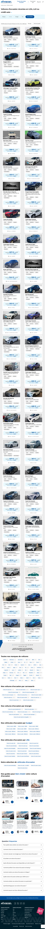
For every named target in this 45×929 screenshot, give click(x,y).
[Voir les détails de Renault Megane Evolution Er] (33, 347)
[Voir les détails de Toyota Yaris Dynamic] (33, 502)
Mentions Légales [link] (6, 923)
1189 (25, 646)
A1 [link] (12, 917)
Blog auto (39, 2)
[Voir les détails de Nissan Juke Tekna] (11, 271)
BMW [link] (2, 917)
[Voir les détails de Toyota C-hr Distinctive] (11, 502)
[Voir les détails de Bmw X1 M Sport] (33, 477)
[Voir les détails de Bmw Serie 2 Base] (11, 142)
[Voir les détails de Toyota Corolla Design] (11, 528)
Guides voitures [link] (27, 914)
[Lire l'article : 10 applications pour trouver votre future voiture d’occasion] (41, 800)
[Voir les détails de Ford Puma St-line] (11, 347)
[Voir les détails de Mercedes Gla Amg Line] (11, 400)
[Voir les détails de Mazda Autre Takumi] (33, 63)
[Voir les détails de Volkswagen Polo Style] (33, 579)
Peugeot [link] (2, 911)
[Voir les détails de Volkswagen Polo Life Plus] (33, 168)
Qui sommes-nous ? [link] (28, 909)
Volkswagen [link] (3, 915)
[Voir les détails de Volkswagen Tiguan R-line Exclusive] (11, 604)
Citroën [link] (2, 914)
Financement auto (32, 2)
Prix (22, 16)
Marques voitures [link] (27, 915)
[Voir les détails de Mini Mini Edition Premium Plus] (33, 90)
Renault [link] (2, 912)
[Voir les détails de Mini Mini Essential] (11, 168)
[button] (43, 2)
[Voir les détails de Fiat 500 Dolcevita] (33, 296)
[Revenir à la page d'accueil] (6, 2)
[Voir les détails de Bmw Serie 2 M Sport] (11, 451)
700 (19, 646)
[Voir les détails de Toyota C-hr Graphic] (11, 38)
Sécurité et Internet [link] (29, 923)
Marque (3, 16)
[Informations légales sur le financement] (17, 44)
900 (21, 646)
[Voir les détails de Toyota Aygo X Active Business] (33, 528)
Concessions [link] (26, 912)
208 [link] (13, 911)
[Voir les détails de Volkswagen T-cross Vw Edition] (11, 90)
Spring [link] (13, 912)
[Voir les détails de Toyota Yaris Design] (11, 221)
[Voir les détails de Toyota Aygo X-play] (33, 425)
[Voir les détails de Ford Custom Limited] (11, 425)
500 (32, 645)
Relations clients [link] (38, 923)
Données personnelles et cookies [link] (17, 923)
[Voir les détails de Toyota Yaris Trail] (33, 400)
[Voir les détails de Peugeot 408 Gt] (11, 63)
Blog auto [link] (26, 917)
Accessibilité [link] (15, 926)
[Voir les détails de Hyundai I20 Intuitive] (11, 296)
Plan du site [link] (21, 926)
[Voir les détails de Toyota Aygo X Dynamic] (33, 221)
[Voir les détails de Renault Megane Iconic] (33, 116)
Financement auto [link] (27, 911)
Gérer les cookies (28, 926)
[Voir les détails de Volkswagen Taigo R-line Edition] (33, 604)
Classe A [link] (14, 915)
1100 (23, 646)
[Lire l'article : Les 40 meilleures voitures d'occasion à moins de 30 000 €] (26, 832)
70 (25, 645)
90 (26, 645)
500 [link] (13, 914)
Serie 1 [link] (13, 919)
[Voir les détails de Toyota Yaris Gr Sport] (33, 246)
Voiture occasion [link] (4, 909)
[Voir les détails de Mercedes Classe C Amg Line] (11, 194)
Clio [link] (13, 909)
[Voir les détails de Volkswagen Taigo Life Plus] (11, 579)
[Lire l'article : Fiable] (12, 802)
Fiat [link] (1, 919)
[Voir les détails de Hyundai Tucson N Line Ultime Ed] (11, 374)
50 (23, 645)
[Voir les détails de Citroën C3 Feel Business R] (11, 554)
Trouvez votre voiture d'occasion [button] (21, 2)
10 (21, 645)
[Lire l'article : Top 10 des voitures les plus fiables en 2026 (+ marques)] (41, 832)
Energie (16, 16)
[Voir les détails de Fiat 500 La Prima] (33, 142)
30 (22, 645)
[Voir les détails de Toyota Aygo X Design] (33, 38)
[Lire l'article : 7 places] (26, 798)
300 (30, 645)
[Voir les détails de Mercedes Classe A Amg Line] (33, 271)
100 (28, 645)
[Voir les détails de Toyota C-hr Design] (11, 116)
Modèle (10, 16)
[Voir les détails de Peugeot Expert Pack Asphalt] (33, 194)
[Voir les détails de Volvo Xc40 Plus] (11, 630)
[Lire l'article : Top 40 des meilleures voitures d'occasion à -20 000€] (12, 832)
